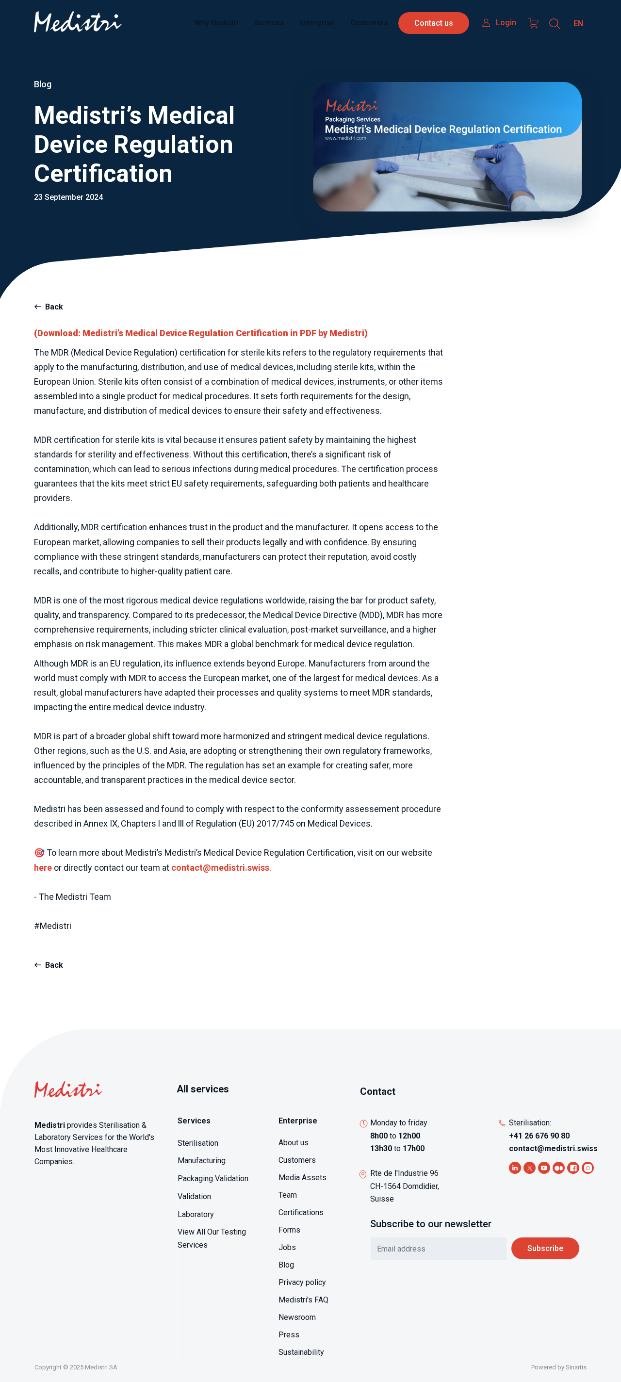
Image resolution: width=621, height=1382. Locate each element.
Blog (286, 1264)
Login (506, 22)
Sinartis (576, 1367)
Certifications (301, 1212)
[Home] (78, 23)
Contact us (433, 23)
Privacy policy (302, 1282)
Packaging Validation (213, 1178)
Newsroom (297, 1317)
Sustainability (301, 1352)
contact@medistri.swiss (553, 1148)
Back (54, 306)
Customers (369, 22)
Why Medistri (217, 22)
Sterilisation (198, 1143)
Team (287, 1195)
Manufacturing (202, 1160)
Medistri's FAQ (303, 1299)
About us (293, 1142)
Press (288, 1334)
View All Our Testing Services (212, 1238)
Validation (194, 1196)
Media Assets (302, 1177)
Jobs (287, 1247)
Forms (289, 1230)
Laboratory (196, 1214)
